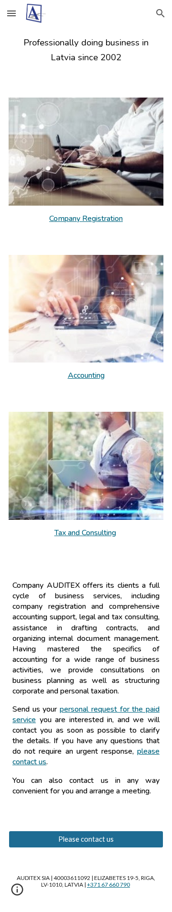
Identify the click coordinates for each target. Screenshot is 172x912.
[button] (11, 13)
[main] (86, 50)
